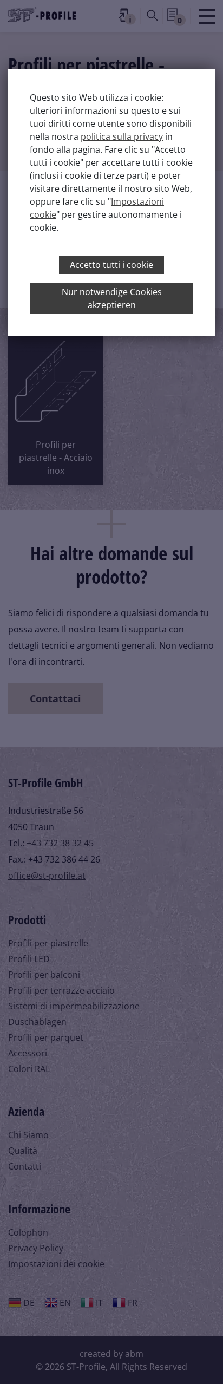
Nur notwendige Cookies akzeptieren (112, 298)
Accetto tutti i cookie (111, 265)
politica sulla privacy (122, 136)
